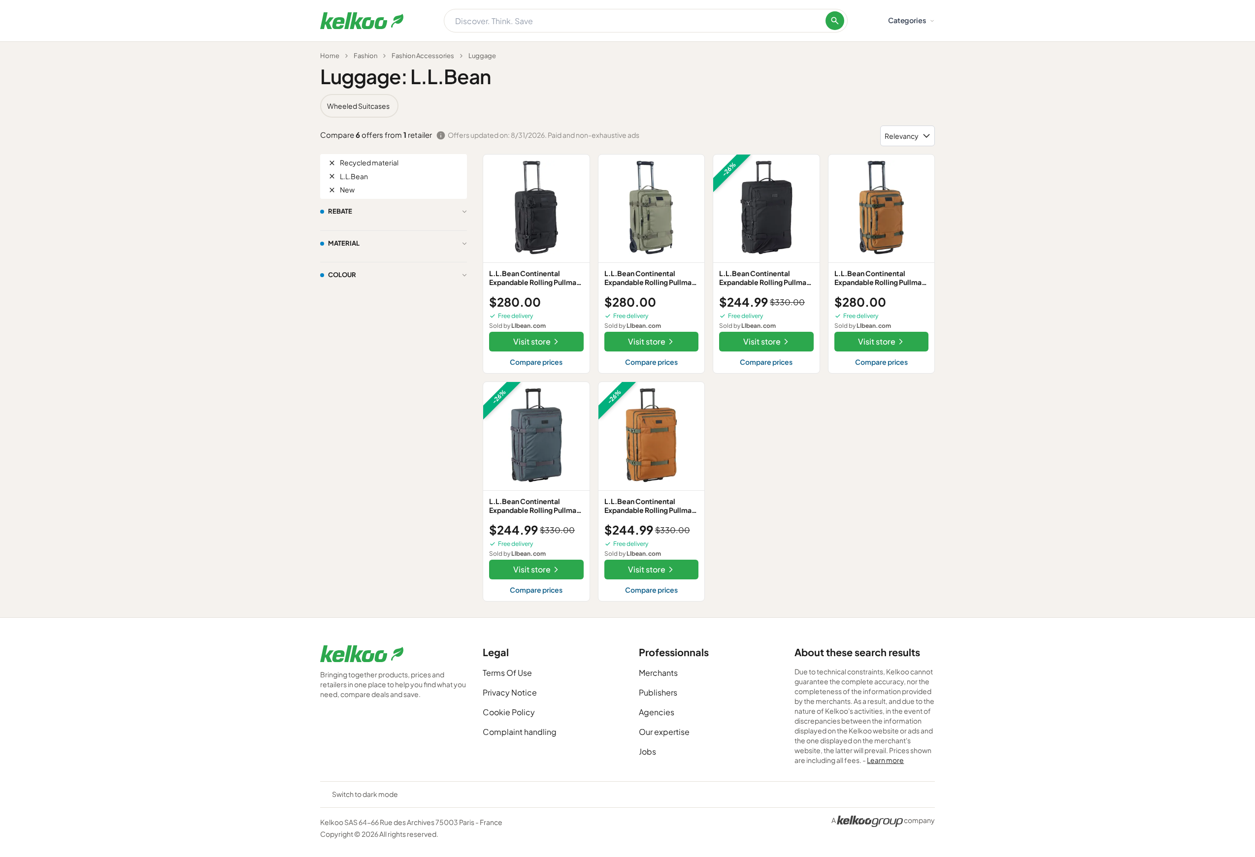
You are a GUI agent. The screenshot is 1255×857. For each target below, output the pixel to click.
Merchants (658, 672)
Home (329, 56)
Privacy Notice (510, 692)
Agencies (656, 712)
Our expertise (664, 732)
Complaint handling (520, 732)
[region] (627, 106)
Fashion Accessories (423, 56)
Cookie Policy (509, 712)
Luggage (482, 56)
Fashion (365, 56)
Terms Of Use (507, 672)
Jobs (647, 751)
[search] (835, 20)
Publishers (658, 692)
